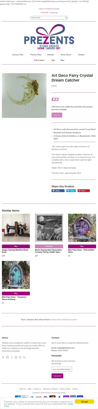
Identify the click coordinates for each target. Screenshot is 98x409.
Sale (53, 60)
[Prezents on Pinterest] (20, 357)
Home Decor (66, 55)
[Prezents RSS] (24, 357)
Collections (30, 320)
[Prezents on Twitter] (3, 357)
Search (75, 389)
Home (23, 320)
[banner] (49, 37)
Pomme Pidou (36, 55)
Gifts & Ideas (39, 60)
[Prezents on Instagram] (16, 357)
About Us (22, 389)
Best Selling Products (42, 320)
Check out (54, 12)
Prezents (48, 393)
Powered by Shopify (58, 393)
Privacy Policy (65, 389)
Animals (50, 55)
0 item (44, 12)
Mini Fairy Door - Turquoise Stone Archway (14, 298)
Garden (81, 55)
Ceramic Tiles (18, 55)
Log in (41, 8)
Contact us (37, 389)
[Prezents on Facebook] (7, 357)
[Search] (66, 17)
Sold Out (48, 246)
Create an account (52, 8)
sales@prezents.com (65, 348)
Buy (15, 246)
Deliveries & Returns (50, 389)
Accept (84, 401)
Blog (62, 60)
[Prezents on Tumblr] (11, 357)
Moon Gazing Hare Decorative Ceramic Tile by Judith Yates (48, 251)
